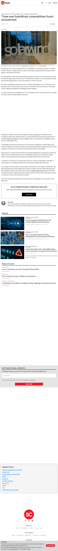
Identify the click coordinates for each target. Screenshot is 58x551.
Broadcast (5, 479)
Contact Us (31, 528)
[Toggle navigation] (42, 3)
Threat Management (17, 14)
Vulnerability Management (31, 14)
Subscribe (29, 384)
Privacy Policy (32, 380)
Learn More (29, 194)
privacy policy (14, 549)
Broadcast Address (7, 481)
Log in (49, 2)
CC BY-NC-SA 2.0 (43, 66)
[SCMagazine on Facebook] (25, 520)
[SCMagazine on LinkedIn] (32, 520)
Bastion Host (6, 472)
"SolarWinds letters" (25, 66)
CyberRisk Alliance (24, 528)
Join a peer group (36, 535)
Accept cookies (50, 545)
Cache (4, 485)
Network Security (6, 14)
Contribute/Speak (20, 535)
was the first (36, 134)
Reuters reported (11, 138)
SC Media (17, 528)
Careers (36, 528)
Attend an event (28, 535)
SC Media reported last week (38, 170)
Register (55, 2)
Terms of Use (26, 380)
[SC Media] (5, 3)
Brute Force (5, 483)
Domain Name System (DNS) (10, 490)
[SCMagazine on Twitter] (29, 520)
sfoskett (31, 66)
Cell (3, 487)
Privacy (40, 528)
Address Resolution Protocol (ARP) (12, 470)
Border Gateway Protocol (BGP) (11, 474)
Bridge (4, 476)
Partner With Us (43, 535)
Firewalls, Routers (31, 217)
